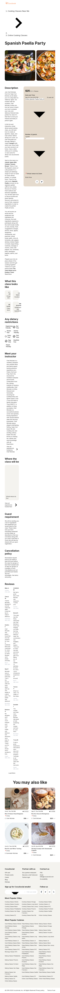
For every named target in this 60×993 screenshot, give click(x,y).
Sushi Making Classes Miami (12, 943)
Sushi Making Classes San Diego (29, 965)
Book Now (28, 177)
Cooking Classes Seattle (45, 911)
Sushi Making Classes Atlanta (13, 923)
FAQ (41, 872)
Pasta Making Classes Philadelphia (45, 952)
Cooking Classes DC (10, 915)
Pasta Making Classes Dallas (30, 930)
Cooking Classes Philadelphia (13, 909)
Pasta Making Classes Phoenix (45, 956)
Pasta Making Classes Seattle (47, 972)
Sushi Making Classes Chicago (11, 927)
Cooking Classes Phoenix (29, 909)
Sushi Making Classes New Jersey (12, 946)
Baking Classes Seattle (11, 976)
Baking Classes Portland (11, 964)
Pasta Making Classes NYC (29, 949)
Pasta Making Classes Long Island (29, 937)
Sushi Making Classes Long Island (12, 937)
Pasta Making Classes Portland (45, 960)
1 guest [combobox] (27, 136)
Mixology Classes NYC (11, 951)
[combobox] (39, 97)
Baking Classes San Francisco (10, 973)
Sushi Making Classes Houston (11, 933)
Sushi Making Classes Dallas (13, 930)
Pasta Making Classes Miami (29, 943)
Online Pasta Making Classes (47, 978)
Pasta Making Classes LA (29, 940)
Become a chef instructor (30, 875)
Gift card (7, 872)
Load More (11, 773)
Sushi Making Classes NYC (12, 949)
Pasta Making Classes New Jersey (29, 946)
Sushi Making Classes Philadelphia (28, 952)
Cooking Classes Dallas (45, 902)
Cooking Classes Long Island (30, 904)
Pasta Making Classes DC (46, 976)
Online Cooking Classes (17, 35)
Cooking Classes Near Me (18, 11)
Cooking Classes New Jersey (30, 906)
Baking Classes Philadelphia (12, 956)
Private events (9, 875)
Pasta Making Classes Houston (28, 933)
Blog (6, 879)
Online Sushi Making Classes (30, 978)
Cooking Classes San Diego (12, 911)
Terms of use (51, 990)
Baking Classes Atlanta (45, 923)
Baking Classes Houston (45, 932)
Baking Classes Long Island (46, 936)
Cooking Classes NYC (45, 906)
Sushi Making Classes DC (29, 976)
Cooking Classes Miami (11, 906)
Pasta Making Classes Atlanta (30, 923)
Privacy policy (40, 990)
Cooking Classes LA (44, 904)
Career (7, 877)
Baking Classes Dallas (45, 930)
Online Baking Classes (11, 981)
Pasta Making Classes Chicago (28, 927)
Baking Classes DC (10, 978)
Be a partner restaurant (29, 872)
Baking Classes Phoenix (11, 960)
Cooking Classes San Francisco (27, 912)
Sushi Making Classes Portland (28, 960)
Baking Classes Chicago (45, 926)
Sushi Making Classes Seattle (30, 972)
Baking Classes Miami (45, 943)
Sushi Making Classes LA (12, 940)
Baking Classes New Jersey (46, 945)
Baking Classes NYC (44, 949)
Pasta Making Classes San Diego (46, 965)
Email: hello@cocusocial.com (47, 875)
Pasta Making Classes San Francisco (46, 969)
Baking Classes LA (44, 940)
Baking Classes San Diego (12, 968)
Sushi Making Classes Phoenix (28, 956)
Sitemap (7, 882)
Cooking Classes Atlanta (11, 902)
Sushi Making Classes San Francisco (29, 969)
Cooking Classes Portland (46, 909)
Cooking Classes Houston (12, 904)
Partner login (26, 877)
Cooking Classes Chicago (29, 902)
